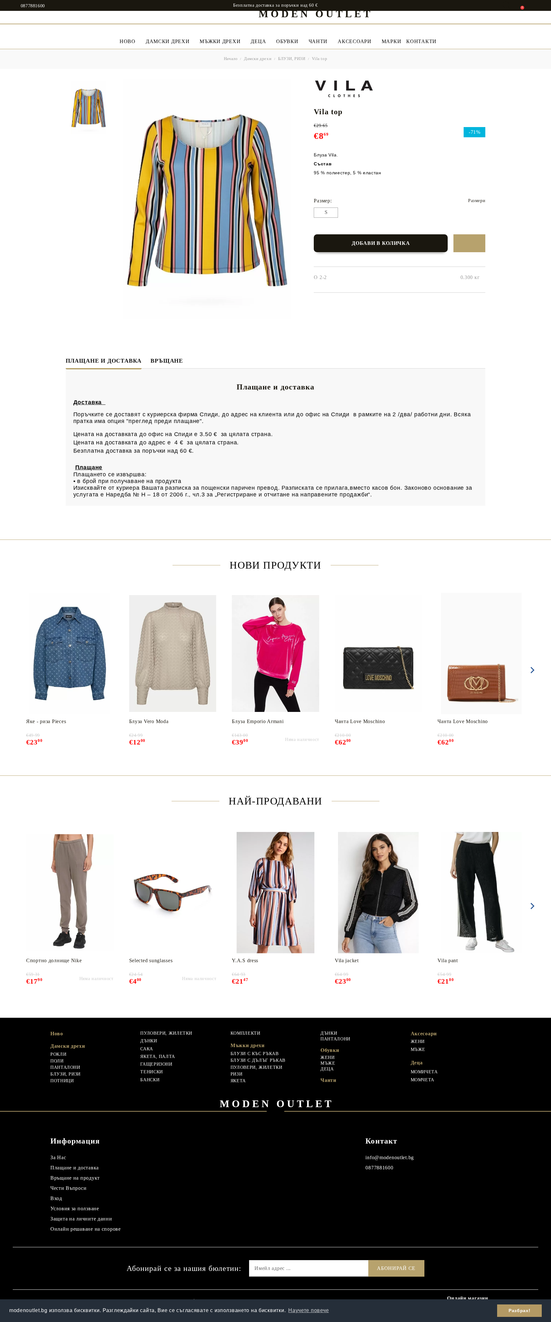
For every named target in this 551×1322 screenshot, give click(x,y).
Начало (231, 58)
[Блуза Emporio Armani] (275, 653)
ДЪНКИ (148, 1041)
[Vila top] (88, 107)
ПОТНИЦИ (62, 1080)
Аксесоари (354, 41)
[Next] (531, 670)
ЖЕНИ (327, 1057)
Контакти (421, 41)
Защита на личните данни (81, 1218)
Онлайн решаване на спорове (85, 1229)
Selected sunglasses (151, 960)
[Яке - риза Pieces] (69, 653)
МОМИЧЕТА (424, 1071)
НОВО (128, 41)
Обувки (287, 41)
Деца (258, 41)
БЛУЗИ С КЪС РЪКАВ (255, 1053)
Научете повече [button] (308, 1310)
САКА (146, 1048)
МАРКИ (391, 41)
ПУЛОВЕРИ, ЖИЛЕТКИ (166, 1033)
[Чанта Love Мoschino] (378, 653)
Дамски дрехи (168, 41)
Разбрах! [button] (519, 1310)
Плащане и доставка (104, 361)
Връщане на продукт (75, 1178)
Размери (476, 200)
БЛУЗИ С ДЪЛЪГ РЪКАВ (258, 1060)
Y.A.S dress (245, 960)
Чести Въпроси (68, 1188)
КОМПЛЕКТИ (246, 1033)
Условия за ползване (74, 1208)
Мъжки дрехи (220, 41)
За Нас (58, 1157)
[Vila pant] (481, 892)
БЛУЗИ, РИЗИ (291, 58)
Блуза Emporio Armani (257, 721)
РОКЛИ (58, 1054)
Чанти (318, 41)
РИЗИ (237, 1074)
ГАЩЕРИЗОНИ (156, 1064)
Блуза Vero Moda (149, 721)
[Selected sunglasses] (173, 892)
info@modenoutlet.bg (389, 1157)
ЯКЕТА (238, 1080)
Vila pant (447, 960)
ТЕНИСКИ (151, 1071)
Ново (56, 1033)
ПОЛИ (57, 1061)
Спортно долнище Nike (54, 960)
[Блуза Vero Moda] (173, 653)
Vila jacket (347, 960)
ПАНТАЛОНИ (65, 1067)
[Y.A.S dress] (275, 892)
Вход (56, 1198)
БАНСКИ (149, 1079)
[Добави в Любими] (469, 243)
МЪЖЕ (327, 1063)
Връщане (167, 361)
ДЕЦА (327, 1069)
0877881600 (33, 6)
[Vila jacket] (378, 892)
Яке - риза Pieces (46, 721)
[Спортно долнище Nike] (70, 892)
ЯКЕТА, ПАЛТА (157, 1056)
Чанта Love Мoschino (360, 721)
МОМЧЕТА (422, 1079)
